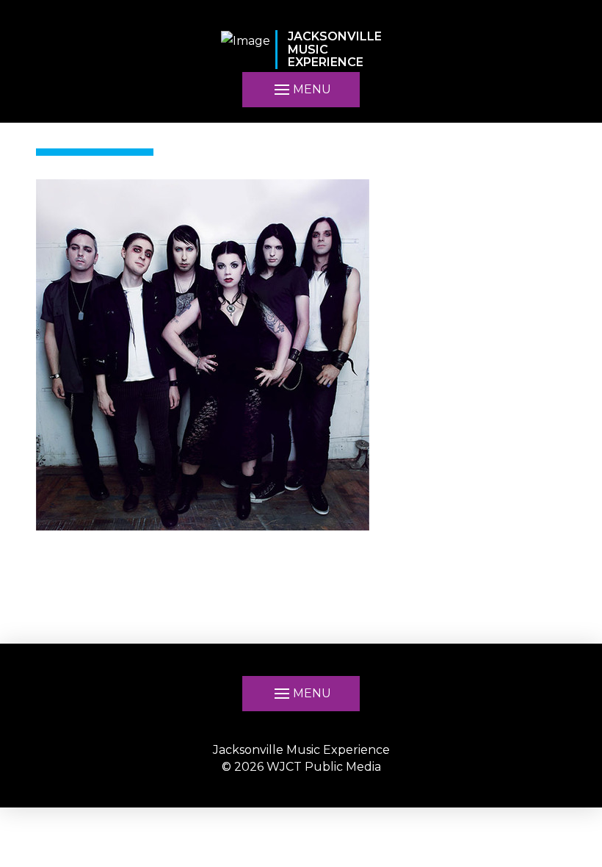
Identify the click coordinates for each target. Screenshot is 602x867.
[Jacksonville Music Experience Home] (245, 49)
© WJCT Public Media (301, 767)
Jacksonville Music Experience (301, 750)
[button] (301, 693)
